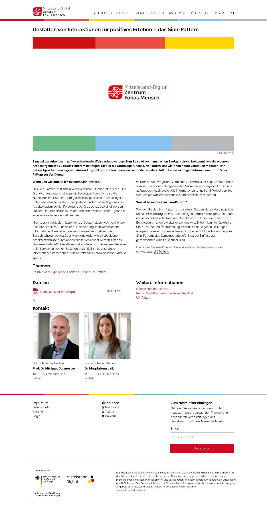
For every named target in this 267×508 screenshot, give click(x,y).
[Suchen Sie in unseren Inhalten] (232, 13)
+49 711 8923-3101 (54, 374)
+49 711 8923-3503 (107, 374)
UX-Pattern (161, 251)
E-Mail (175, 428)
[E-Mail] (37, 378)
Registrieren (202, 448)
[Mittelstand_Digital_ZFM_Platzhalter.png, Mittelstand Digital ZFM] (133, 94)
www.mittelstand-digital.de (131, 490)
